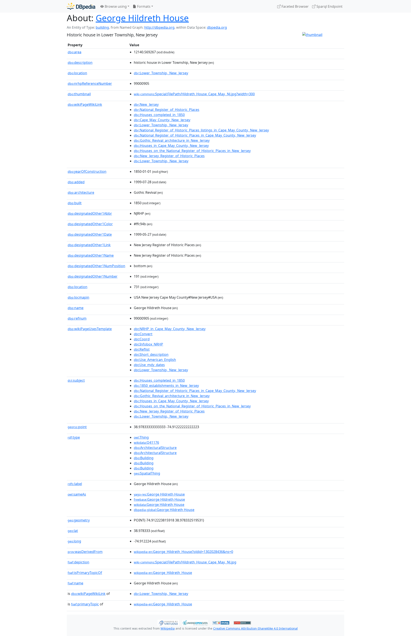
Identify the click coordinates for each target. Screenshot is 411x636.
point (77, 426)
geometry (79, 520)
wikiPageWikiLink (85, 104)
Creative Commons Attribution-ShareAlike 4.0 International (255, 628)
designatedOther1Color (90, 224)
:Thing (141, 437)
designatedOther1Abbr (90, 213)
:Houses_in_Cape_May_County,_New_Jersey (171, 145)
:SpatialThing (147, 473)
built (75, 203)
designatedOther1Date (90, 234)
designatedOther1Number (93, 276)
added (76, 182)
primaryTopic (85, 604)
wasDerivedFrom (85, 551)
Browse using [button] (115, 6)
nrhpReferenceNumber (90, 83)
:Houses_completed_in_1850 (159, 114)
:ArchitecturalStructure (155, 447)
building (102, 27)
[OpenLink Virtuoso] (168, 622)
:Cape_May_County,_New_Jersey (162, 120)
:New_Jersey (146, 104)
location (77, 73)
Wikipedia (168, 628)
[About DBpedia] (81, 6)
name (75, 307)
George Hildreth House (142, 18)
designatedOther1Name (91, 255)
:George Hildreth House (159, 494)
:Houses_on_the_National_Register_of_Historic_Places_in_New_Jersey (192, 150)
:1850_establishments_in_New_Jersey (166, 385)
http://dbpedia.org (159, 27)
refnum (77, 318)
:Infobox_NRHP (148, 344)
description (80, 62)
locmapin (78, 297)
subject (76, 380)
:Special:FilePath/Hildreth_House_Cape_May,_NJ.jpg (185, 562)
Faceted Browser (295, 6)
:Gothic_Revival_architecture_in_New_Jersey (172, 140)
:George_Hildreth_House (163, 572)
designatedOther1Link (89, 245)
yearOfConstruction (87, 171)
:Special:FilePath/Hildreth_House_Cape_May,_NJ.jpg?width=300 (194, 94)
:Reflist (142, 349)
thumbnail (79, 94)
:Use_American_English (155, 359)
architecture (81, 192)
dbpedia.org (217, 27)
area (74, 52)
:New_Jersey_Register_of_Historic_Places (169, 155)
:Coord (142, 339)
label (75, 483)
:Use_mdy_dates (149, 364)
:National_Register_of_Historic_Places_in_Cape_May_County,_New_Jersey (195, 135)
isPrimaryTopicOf (85, 572)
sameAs (77, 494)
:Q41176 (146, 442)
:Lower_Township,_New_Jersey (161, 73)
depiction (78, 562)
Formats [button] (143, 6)
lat (73, 530)
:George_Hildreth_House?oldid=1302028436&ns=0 (183, 551)
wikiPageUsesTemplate (90, 328)
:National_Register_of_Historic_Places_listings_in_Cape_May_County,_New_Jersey (201, 130)
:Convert (143, 334)
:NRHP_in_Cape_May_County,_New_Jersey (170, 328)
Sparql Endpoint (329, 6)
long (74, 541)
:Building (143, 458)
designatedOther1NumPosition (96, 266)
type (74, 437)
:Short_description (151, 354)
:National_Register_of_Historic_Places (166, 109)
